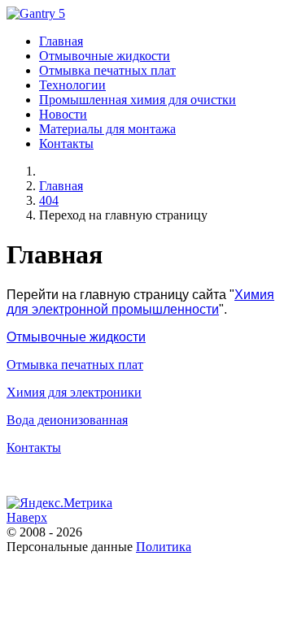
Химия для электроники (74, 392)
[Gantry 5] (36, 13)
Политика (163, 547)
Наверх (27, 517)
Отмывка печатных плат (75, 364)
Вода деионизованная (67, 420)
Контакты (34, 447)
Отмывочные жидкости (76, 337)
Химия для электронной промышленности (140, 302)
